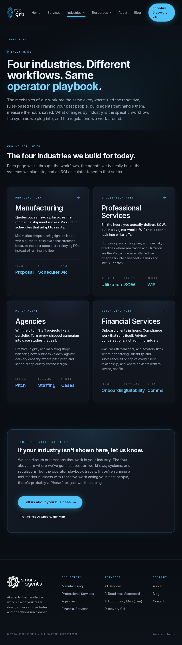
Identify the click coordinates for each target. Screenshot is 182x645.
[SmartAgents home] (15, 12)
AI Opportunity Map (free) (123, 601)
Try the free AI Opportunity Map (42, 516)
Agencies (69, 601)
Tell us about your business (47, 502)
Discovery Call (115, 609)
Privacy (157, 634)
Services (53, 12)
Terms (170, 634)
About (123, 12)
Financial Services (75, 609)
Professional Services (78, 594)
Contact (158, 601)
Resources (100, 12)
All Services (113, 586)
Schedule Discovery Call (159, 12)
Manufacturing (72, 586)
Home (36, 12)
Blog (137, 12)
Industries (74, 12)
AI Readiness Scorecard (122, 594)
